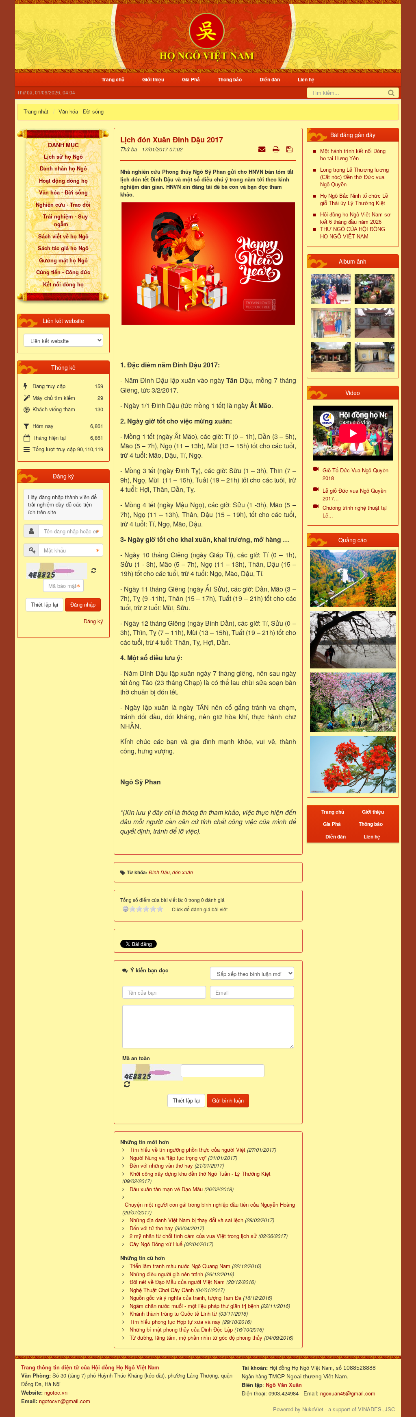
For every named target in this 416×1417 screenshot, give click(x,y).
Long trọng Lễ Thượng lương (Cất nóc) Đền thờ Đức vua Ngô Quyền (354, 177)
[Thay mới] (93, 570)
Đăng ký (93, 621)
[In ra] (277, 149)
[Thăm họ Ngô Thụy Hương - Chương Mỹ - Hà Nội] (374, 356)
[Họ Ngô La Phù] (374, 322)
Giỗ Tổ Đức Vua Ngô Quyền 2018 (355, 474)
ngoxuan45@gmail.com (346, 1393)
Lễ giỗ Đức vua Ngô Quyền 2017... (354, 494)
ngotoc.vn (55, 1392)
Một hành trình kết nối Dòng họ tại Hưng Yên (353, 155)
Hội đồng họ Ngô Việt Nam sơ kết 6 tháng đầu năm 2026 (355, 218)
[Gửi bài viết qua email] (262, 149)
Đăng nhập (82, 604)
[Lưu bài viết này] (290, 149)
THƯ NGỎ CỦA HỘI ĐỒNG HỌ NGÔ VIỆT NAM (352, 233)
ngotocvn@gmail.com (64, 1401)
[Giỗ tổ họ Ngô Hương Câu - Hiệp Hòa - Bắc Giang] (331, 322)
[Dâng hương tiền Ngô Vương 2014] (374, 288)
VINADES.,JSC (376, 1409)
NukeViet (312, 1409)
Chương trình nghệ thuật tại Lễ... (355, 511)
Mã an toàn (136, 1058)
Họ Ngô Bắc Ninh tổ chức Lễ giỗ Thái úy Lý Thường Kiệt (354, 199)
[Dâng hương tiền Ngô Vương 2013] (331, 288)
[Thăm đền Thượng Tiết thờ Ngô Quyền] (331, 356)
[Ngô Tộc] (206, 35)
